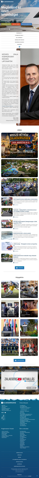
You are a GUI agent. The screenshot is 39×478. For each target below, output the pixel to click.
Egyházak (22, 438)
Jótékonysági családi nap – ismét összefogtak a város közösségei (17, 173)
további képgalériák (20, 360)
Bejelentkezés (19, 474)
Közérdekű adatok (5, 436)
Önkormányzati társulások (25, 421)
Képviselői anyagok (19, 461)
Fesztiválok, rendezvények (25, 432)
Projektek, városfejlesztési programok (27, 419)
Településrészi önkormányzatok (26, 414)
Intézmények (22, 436)
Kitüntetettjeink (23, 416)
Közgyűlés (22, 412)
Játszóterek (22, 442)
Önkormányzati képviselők (25, 407)
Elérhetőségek (4, 433)
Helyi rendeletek (23, 417)
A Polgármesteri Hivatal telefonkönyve (19, 459)
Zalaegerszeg (7, 1)
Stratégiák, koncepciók (24, 418)
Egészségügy (22, 440)
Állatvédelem (22, 424)
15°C (36, 27)
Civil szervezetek (23, 437)
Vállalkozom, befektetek (26, 22)
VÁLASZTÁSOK (19, 44)
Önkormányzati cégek (24, 420)
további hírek (20, 267)
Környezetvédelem (23, 423)
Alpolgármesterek (23, 406)
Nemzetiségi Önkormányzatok (25, 415)
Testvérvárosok (23, 425)
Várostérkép (22, 422)
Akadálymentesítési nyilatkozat (19, 466)
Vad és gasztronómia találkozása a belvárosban (25, 199)
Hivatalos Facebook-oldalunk (7, 106)
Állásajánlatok (23, 439)
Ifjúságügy (22, 441)
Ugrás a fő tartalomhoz (35, 0)
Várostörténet (5, 406)
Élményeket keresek (16, 22)
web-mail (19, 457)
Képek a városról (23, 435)
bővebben (5, 155)
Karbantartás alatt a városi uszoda (22, 233)
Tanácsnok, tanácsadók (24, 411)
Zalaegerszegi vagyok (6, 22)
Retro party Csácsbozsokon (9, 192)
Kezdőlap (3, 405)
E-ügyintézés (4, 434)
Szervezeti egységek (5, 432)
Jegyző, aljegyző (5, 431)
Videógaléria (22, 434)
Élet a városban (19, 37)
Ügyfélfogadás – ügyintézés (7, 435)
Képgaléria (4, 407)
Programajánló (23, 431)
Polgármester (22, 405)
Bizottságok (22, 413)
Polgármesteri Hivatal (19, 35)
